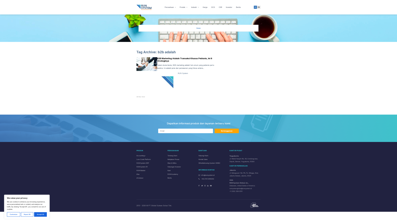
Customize (13, 214)
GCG (213, 7)
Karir (169, 170)
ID (255, 7)
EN (259, 7)
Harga (205, 7)
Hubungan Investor (174, 167)
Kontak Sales (203, 159)
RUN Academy (172, 174)
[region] (27, 207)
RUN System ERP (142, 163)
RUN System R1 (142, 167)
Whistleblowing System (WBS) (209, 163)
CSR (220, 7)
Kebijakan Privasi (173, 159)
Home (198, 28)
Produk (183, 7)
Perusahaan (169, 7)
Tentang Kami (172, 156)
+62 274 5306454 (207, 179)
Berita (238, 7)
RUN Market (140, 170)
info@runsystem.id (208, 175)
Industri (194, 7)
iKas (137, 174)
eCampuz (139, 178)
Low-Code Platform (143, 159)
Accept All (40, 214)
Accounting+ (141, 156)
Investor (229, 7)
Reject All (27, 214)
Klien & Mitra (171, 163)
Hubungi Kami (203, 156)
